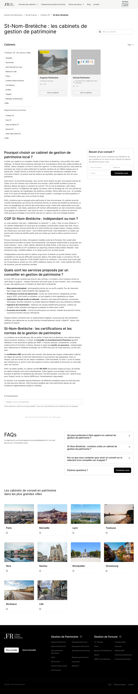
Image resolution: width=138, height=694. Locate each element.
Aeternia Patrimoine (58, 646)
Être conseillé (11, 650)
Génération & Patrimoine (81, 650)
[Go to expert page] (52, 62)
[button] (28, 4)
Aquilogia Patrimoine (79, 642)
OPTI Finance (56, 670)
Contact (96, 4)
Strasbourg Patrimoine (80, 657)
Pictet (96, 646)
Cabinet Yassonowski (59, 666)
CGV (109, 684)
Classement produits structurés (53, 4)
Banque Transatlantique (103, 650)
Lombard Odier (120, 642)
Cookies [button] (131, 684)
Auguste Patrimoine (58, 642)
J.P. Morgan (98, 642)
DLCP (53, 657)
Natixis (96, 655)
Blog (89, 4)
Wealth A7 (75, 666)
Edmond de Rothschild (123, 655)
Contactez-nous (122, 470)
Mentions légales (120, 684)
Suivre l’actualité (29, 650)
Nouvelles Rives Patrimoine (57, 652)
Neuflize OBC (119, 650)
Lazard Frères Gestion (123, 659)
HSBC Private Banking (102, 659)
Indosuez (118, 646)
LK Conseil (76, 662)
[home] (9, 4)
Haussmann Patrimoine (80, 646)
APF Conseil (55, 662)
